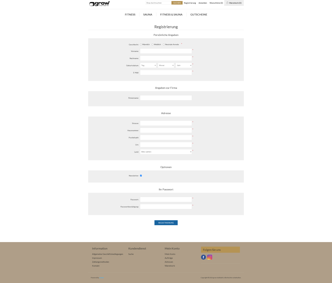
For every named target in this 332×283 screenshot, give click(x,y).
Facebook (203, 257)
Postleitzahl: (134, 137)
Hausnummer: (133, 130)
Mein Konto (170, 254)
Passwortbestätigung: (129, 207)
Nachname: (134, 58)
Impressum (97, 258)
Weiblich (157, 44)
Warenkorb (170, 265)
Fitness (130, 14)
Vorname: (135, 51)
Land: (136, 152)
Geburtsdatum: (132, 65)
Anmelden (203, 3)
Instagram (209, 257)
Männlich (146, 44)
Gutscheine (198, 14)
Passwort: (134, 199)
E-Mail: (136, 72)
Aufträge (169, 258)
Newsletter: (134, 176)
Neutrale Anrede (172, 44)
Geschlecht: (134, 44)
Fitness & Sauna (171, 14)
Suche (131, 254)
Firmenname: (133, 98)
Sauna (147, 14)
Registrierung (190, 3)
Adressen (169, 262)
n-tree (101, 278)
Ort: (137, 145)
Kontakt (95, 265)
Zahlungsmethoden (100, 262)
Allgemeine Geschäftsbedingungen (107, 254)
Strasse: (135, 123)
